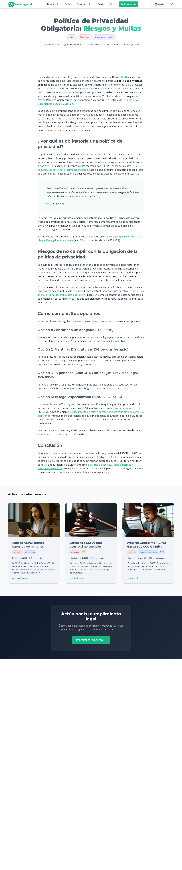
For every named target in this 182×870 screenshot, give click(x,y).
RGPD (123, 77)
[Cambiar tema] (171, 4)
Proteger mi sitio (128, 4)
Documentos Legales (104, 37)
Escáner (68, 4)
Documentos (53, 4)
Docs (112, 4)
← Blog (71, 37)
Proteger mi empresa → (91, 640)
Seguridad (85, 37)
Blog (91, 4)
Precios (101, 4)
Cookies (81, 4)
